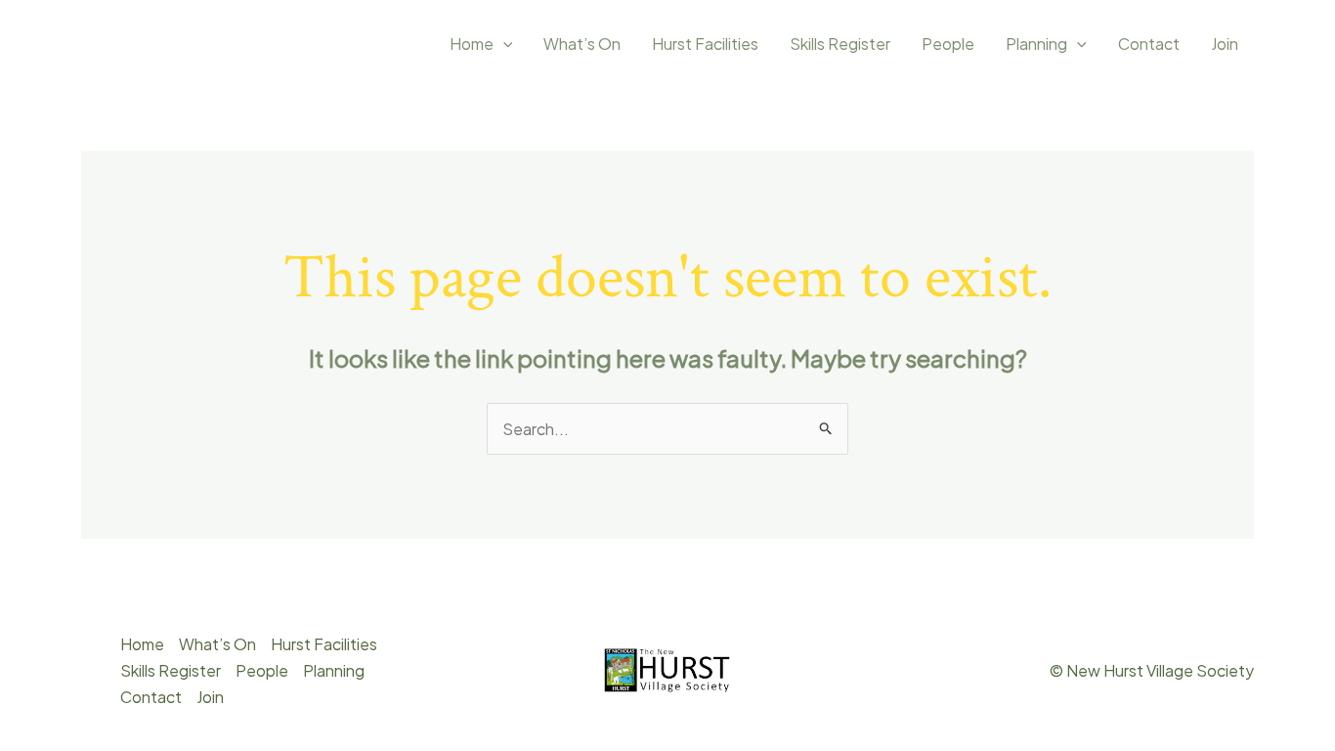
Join (1224, 43)
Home (472, 43)
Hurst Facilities (705, 43)
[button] (503, 44)
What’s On (582, 43)
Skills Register (840, 43)
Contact (1149, 43)
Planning (1036, 43)
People (948, 43)
